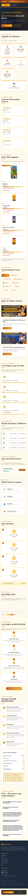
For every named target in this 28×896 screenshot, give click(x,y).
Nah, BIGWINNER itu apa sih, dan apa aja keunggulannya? (12, 802)
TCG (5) (5, 290)
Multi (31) (6, 282)
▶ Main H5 (20, 892)
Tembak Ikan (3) (18, 279)
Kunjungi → (22, 469)
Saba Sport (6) (7, 286)
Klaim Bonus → (7, 328)
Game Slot (4, 855)
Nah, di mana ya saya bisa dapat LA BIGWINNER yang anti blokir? (11, 821)
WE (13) (14, 290)
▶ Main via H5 (17, 25)
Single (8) (16, 286)
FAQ (2, 865)
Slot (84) (5, 275)
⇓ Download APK (7, 25)
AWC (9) (14, 275)
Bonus (3, 857)
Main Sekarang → (6, 190)
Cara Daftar (4, 863)
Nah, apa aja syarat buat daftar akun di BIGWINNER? (12, 835)
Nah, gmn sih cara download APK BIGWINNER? (10, 808)
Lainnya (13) (15, 282)
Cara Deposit (4, 859)
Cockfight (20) (7, 279)
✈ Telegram (4, 870)
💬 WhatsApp (4, 872)
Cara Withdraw (5, 861)
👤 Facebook (4, 874)
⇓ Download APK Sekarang (13, 688)
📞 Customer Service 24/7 (8, 876)
